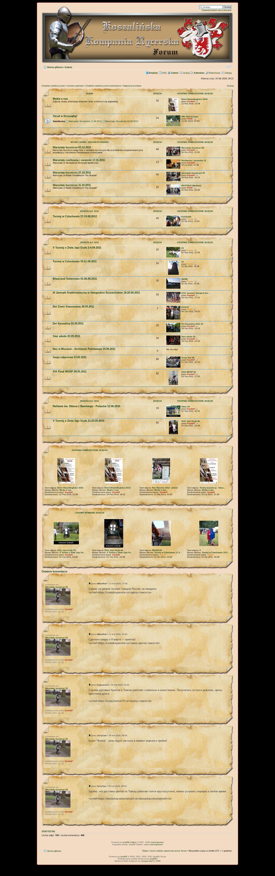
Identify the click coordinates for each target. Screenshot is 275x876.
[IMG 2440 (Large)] (173, 125)
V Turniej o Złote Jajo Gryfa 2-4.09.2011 (77, 247)
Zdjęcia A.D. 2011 (89, 242)
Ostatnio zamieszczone (53, 86)
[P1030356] (173, 226)
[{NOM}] (173, 288)
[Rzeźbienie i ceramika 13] (173, 168)
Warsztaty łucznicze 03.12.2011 (72, 147)
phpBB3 (153, 859)
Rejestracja (214, 73)
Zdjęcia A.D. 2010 (89, 401)
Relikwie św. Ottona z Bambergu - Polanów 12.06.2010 (86, 406)
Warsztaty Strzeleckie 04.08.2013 (121, 121)
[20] (173, 257)
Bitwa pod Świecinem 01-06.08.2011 (75, 278)
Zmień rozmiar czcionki (229, 66)
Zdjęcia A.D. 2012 (89, 211)
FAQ (164, 73)
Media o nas (60, 98)
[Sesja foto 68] (173, 367)
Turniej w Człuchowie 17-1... (168, 552)
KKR (158, 861)
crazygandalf (147, 861)
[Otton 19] (173, 416)
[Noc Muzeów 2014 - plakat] (161, 483)
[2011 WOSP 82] (173, 384)
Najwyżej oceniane (132, 86)
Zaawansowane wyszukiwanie (217, 10)
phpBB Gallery (129, 842)
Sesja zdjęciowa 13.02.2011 (69, 357)
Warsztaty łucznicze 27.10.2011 (72, 172)
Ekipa (145, 851)
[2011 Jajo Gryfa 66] (113, 547)
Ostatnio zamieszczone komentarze (103, 86)
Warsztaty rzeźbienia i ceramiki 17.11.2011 (79, 160)
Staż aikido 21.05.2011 (66, 336)
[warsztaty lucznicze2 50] (173, 180)
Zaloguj (228, 73)
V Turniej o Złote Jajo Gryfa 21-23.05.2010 (78, 420)
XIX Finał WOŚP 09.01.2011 (70, 371)
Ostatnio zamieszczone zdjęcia (90, 450)
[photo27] (173, 319)
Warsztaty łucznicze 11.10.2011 (72, 185)
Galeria (68, 67)
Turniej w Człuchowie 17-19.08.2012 (75, 216)
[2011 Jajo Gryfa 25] (66, 544)
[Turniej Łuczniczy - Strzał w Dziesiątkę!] (209, 483)
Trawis (190, 219)
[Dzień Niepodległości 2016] (173, 111)
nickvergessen (157, 842)
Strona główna (55, 67)
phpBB (124, 856)
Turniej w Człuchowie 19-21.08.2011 (75, 261)
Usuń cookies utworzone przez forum (168, 851)
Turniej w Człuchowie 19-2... (215, 552)
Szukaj (186, 73)
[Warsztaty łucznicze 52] (57, 604)
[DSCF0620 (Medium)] (173, 194)
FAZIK (190, 119)
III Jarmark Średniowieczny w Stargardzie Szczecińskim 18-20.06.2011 (96, 292)
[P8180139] (161, 545)
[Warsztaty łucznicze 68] (173, 155)
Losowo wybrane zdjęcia (89, 513)
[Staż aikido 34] (173, 344)
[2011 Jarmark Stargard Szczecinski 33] (173, 302)
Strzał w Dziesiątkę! (65, 116)
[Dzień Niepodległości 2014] (114, 483)
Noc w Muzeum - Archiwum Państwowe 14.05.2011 (84, 348)
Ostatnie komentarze (54, 571)
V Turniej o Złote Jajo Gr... (72, 552)
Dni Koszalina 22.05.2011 (68, 323)
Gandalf (191, 101)
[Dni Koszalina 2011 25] (173, 331)
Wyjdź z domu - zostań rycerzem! (90, 142)
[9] (208, 545)
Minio (189, 309)
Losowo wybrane (75, 86)
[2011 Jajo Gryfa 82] (173, 433)
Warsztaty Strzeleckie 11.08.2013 (85, 121)
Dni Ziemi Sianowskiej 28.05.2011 (73, 306)
